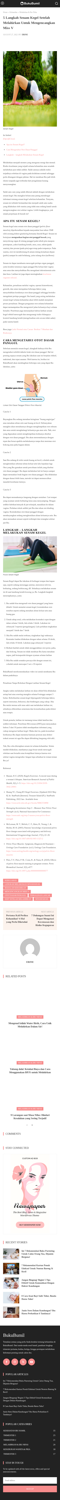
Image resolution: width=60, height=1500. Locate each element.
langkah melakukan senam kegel (22, 884)
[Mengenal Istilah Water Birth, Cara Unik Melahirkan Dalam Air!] (30, 999)
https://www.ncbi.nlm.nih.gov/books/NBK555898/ (27, 803)
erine (25, 35)
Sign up (30, 1489)
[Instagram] (14, 1362)
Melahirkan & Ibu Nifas (28, 12)
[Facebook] (6, 1362)
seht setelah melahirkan (18, 899)
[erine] (30, 948)
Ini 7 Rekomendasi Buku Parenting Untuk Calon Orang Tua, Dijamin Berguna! (38, 1254)
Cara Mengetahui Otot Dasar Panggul (21, 149)
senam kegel (41, 899)
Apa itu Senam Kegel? (15, 144)
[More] (41, 42)
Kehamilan (13, 12)
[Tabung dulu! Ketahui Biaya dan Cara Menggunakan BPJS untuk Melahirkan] (30, 1045)
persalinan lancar (40, 895)
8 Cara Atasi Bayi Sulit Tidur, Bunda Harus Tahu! (23, 1406)
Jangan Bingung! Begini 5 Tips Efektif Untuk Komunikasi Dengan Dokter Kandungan (38, 1283)
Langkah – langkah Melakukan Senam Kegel (25, 155)
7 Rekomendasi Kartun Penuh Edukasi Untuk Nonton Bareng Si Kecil (37, 1268)
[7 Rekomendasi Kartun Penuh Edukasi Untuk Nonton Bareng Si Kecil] (11, 1268)
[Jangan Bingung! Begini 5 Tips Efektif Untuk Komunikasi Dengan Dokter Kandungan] (11, 1283)
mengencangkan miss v (17, 892)
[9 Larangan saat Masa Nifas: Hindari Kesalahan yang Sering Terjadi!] (30, 1091)
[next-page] (32, 1125)
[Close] (12, 139)
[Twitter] (23, 1362)
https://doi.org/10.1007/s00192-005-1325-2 (24, 838)
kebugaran (11, 880)
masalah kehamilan (15, 888)
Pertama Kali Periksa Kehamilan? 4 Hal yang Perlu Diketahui (17, 918)
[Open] (6, 139)
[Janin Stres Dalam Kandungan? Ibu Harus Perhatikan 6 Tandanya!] (11, 1312)
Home (5, 12)
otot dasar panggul (15, 895)
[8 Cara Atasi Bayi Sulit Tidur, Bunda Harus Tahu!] (11, 1297)
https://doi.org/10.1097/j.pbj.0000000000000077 (27, 871)
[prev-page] (27, 1125)
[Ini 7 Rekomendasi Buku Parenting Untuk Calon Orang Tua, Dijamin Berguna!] (11, 1254)
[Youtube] (31, 1362)
